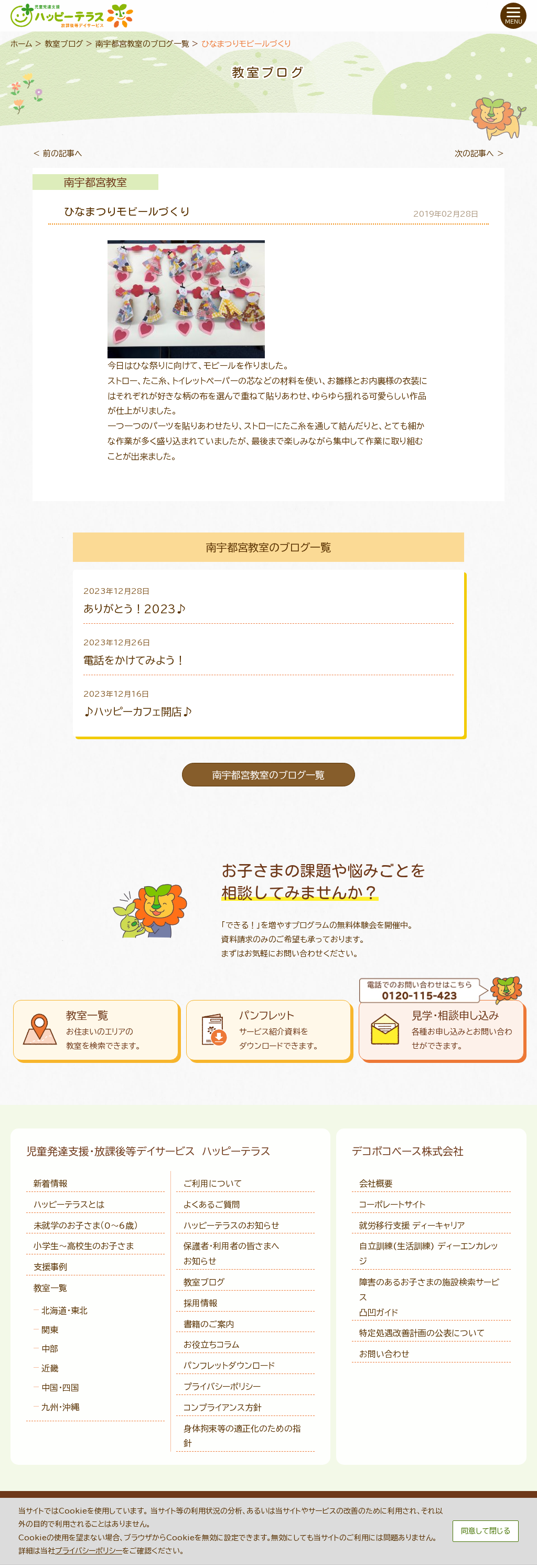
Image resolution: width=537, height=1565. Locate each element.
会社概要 (376, 1183)
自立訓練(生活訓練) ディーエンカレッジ (428, 1253)
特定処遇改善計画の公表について (422, 1333)
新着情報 (50, 1183)
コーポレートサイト (392, 1204)
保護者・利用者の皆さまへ (232, 1253)
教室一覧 (50, 1288)
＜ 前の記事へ (57, 153)
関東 (49, 1330)
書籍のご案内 (209, 1324)
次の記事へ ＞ (479, 153)
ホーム (21, 44)
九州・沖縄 (60, 1407)
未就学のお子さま (86, 1225)
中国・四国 (60, 1387)
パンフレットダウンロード (229, 1365)
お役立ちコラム (211, 1344)
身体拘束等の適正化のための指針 (242, 1436)
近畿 (49, 1368)
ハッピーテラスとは (69, 1204)
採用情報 (200, 1303)
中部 (49, 1349)
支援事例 (50, 1267)
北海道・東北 (64, 1310)
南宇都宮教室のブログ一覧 (142, 44)
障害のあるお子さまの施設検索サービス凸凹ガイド (429, 1297)
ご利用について (213, 1183)
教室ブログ (64, 44)
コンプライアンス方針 (223, 1407)
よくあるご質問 (212, 1204)
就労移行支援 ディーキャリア (412, 1225)
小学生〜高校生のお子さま (84, 1246)
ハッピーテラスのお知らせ (232, 1225)
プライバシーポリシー (222, 1386)
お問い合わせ (384, 1354)
